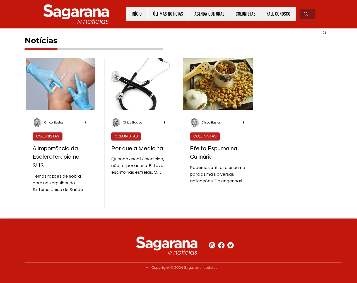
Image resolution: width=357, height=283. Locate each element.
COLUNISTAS (47, 136)
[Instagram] (212, 245)
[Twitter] (230, 245)
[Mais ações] (87, 122)
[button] (324, 33)
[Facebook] (221, 245)
